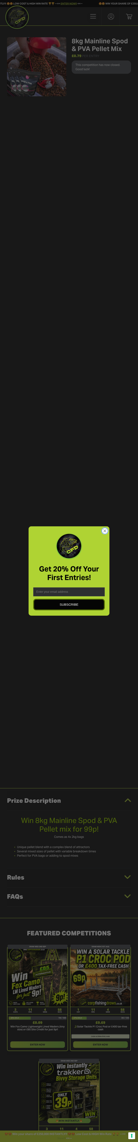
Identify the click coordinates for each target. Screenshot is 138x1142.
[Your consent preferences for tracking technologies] (131, 1135)
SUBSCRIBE (69, 604)
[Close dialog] (105, 531)
